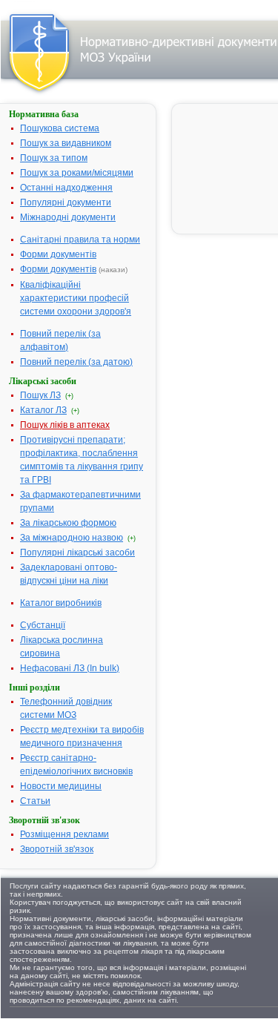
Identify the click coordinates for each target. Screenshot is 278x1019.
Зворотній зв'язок (56, 849)
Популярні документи (65, 202)
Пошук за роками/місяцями (76, 173)
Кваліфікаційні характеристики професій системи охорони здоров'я (75, 298)
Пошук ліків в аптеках (65, 425)
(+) (69, 396)
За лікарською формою (68, 523)
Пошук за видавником (65, 143)
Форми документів (58, 254)
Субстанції (42, 625)
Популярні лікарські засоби (77, 552)
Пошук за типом (53, 158)
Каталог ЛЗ (43, 410)
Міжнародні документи (68, 217)
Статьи (35, 801)
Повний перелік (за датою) (76, 362)
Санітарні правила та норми (80, 239)
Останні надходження (66, 187)
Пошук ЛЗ (40, 395)
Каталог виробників (61, 603)
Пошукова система (59, 128)
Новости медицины (61, 786)
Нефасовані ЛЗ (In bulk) (69, 668)
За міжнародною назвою (71, 537)
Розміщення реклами (64, 834)
